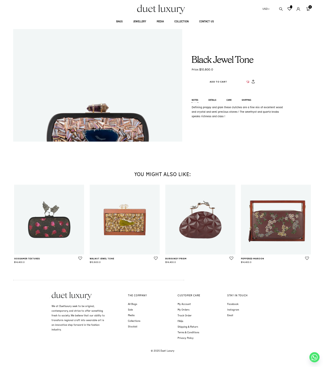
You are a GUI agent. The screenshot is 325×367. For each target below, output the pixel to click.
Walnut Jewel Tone (102, 258)
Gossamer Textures (27, 258)
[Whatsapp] (314, 357)
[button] (218, 82)
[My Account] (298, 9)
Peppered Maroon (252, 258)
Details (212, 100)
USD (265, 9)
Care (229, 100)
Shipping (246, 100)
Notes (195, 100)
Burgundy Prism (176, 258)
